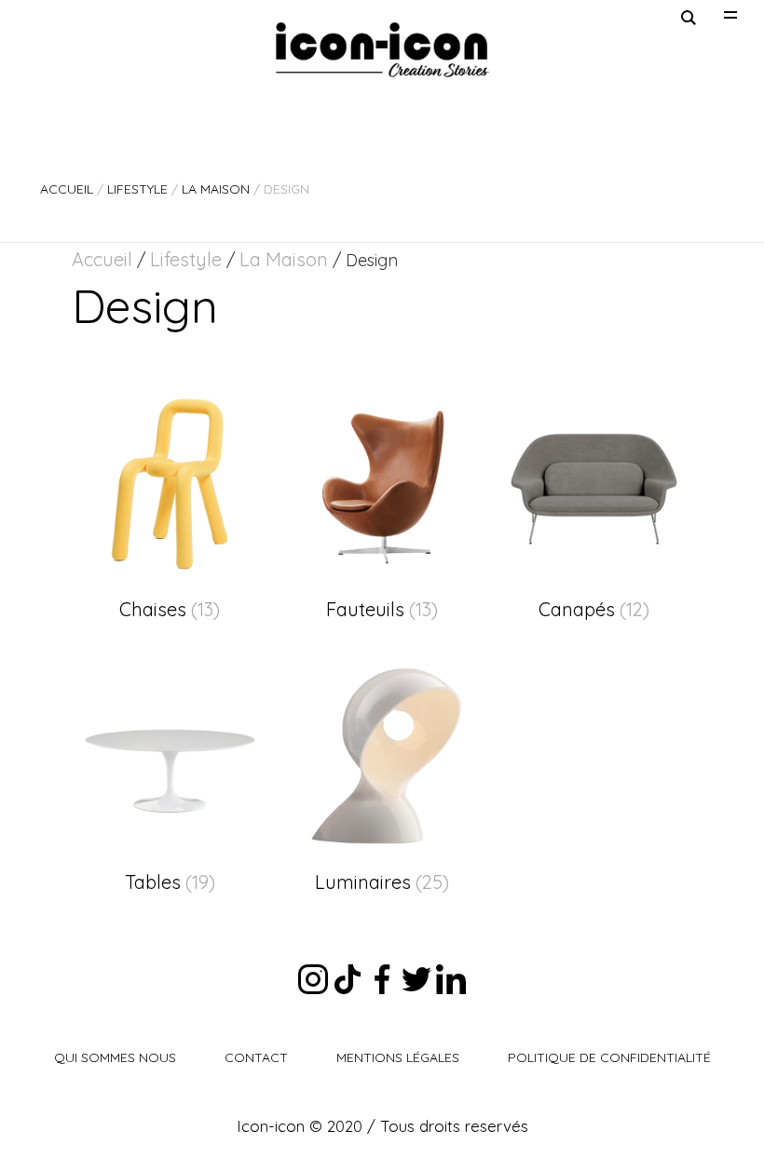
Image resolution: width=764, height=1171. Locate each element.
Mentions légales (397, 1057)
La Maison (216, 189)
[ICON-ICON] (382, 50)
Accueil (66, 189)
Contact (256, 1057)
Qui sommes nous (115, 1057)
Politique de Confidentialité (609, 1057)
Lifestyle (137, 189)
